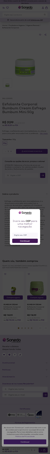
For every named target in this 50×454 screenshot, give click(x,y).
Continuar (25, 241)
